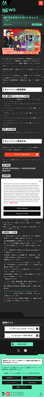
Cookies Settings (32, 378)
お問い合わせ (32, 382)
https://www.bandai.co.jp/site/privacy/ (21, 291)
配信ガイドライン (22, 387)
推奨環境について (11, 378)
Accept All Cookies (22, 213)
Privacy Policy (13, 202)
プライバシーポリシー (11, 382)
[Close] (40, 181)
